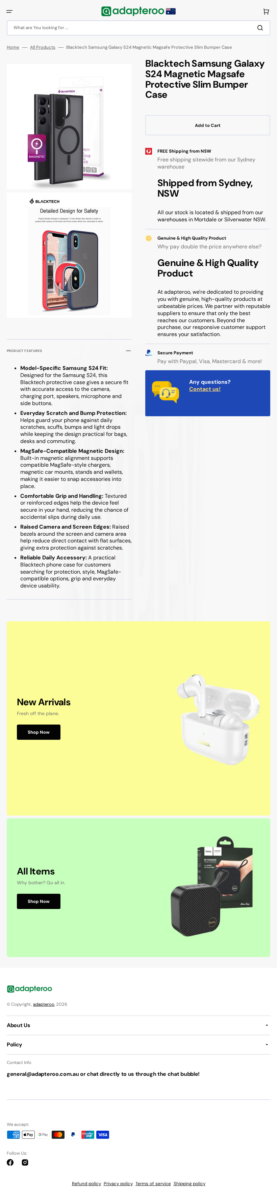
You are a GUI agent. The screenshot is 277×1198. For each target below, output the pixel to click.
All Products (42, 47)
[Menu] (9, 11)
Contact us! (205, 389)
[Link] (138, 718)
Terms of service (153, 1183)
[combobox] (138, 28)
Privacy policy (118, 1183)
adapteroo (43, 1004)
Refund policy (86, 1183)
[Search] (261, 27)
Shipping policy (189, 1183)
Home (13, 47)
